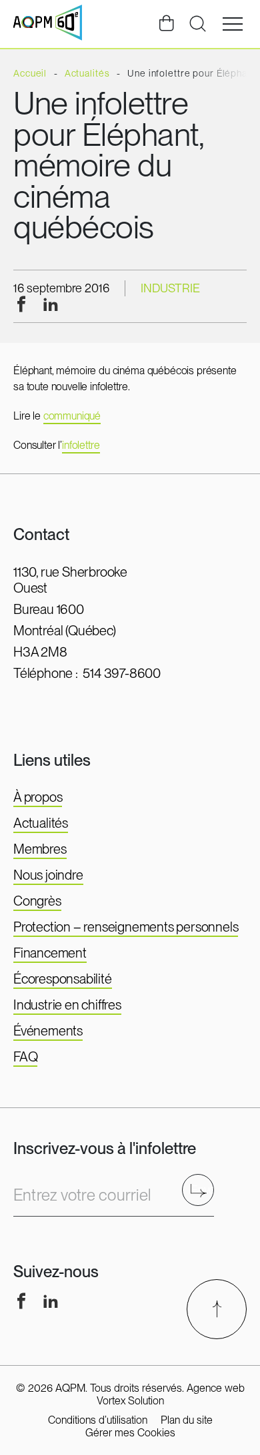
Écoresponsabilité (62, 979)
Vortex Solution (130, 1400)
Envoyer (202, 1190)
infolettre (80, 445)
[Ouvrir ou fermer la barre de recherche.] (197, 24)
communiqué (72, 416)
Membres (40, 849)
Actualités (40, 823)
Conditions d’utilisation (97, 1420)
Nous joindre (48, 875)
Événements (48, 1031)
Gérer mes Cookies (130, 1432)
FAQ (25, 1057)
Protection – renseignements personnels (125, 927)
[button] (233, 24)
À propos (37, 797)
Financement (50, 953)
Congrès (37, 901)
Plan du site (187, 1420)
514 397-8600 (122, 673)
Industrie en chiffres (67, 1005)
